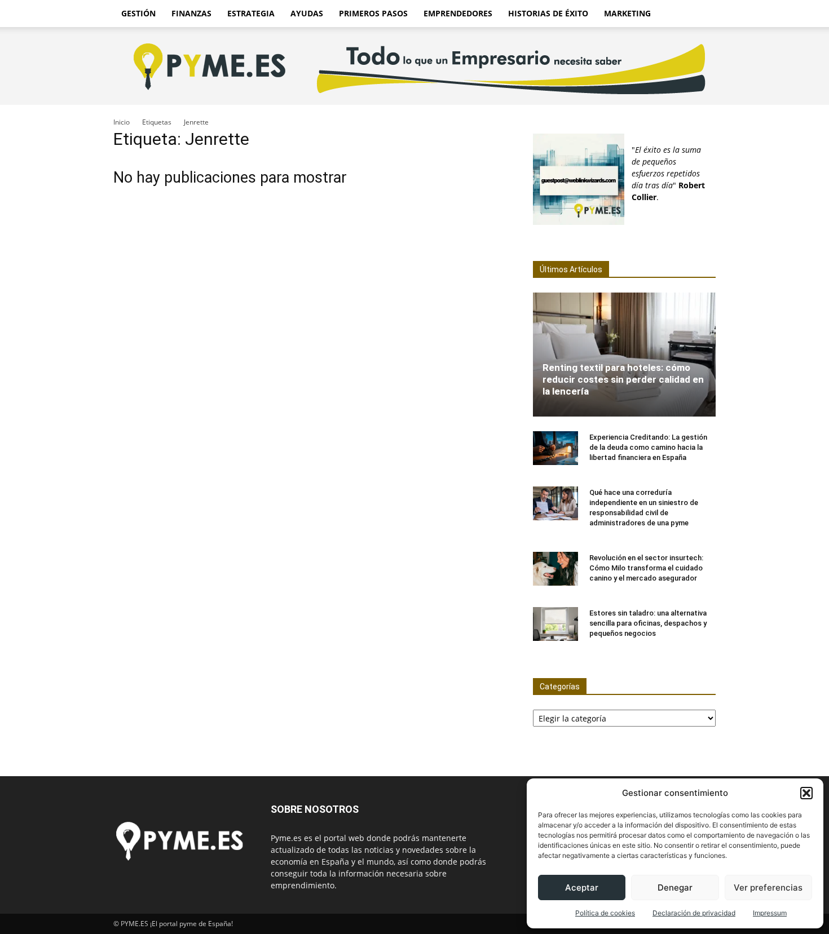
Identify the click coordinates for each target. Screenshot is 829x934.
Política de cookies (605, 913)
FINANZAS (191, 13)
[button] (806, 793)
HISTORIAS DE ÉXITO (548, 13)
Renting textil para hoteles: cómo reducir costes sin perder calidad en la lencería (623, 379)
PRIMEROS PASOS (373, 13)
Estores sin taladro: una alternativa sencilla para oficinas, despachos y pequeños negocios (648, 623)
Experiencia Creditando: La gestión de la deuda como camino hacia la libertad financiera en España (648, 447)
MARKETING (627, 13)
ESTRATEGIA (251, 13)
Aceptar (581, 887)
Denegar (675, 887)
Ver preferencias (768, 887)
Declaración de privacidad (693, 913)
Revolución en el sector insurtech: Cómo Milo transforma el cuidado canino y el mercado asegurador (646, 568)
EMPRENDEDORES (458, 13)
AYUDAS (306, 13)
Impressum (770, 913)
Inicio (121, 122)
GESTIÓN (138, 13)
